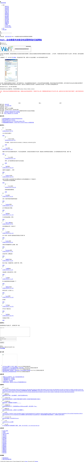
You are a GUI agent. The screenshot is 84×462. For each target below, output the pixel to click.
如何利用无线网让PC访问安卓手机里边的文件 (12, 118)
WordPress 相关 (8, 27)
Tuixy (7, 148)
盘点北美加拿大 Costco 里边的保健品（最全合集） (13, 367)
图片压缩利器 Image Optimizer (8, 119)
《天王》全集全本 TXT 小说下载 (10, 113)
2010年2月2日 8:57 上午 (7, 149)
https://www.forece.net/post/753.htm (12, 110)
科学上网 (4, 29)
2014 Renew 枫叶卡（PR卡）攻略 (9, 366)
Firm (7, 195)
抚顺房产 (8, 259)
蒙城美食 (7, 14)
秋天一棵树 (8, 222)
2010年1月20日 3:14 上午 (7, 205)
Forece (26, 461)
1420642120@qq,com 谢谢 (7, 421)
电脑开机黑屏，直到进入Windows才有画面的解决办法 (14, 382)
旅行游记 (7, 20)
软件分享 (7, 10)
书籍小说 (7, 11)
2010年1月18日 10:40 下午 (8, 315)
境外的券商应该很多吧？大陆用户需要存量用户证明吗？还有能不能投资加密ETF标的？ (21, 399)
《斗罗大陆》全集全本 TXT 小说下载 (11, 112)
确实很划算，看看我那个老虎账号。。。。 (11, 402)
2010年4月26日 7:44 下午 (7, 131)
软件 (10, 105)
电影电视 (7, 21)
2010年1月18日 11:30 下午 (8, 306)
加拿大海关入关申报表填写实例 (9, 371)
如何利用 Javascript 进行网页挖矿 (9, 369)
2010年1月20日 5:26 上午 (7, 196)
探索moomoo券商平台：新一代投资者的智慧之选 (13, 376)
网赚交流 (7, 23)
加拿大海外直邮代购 (6, 459)
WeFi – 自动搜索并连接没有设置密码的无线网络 (21, 40)
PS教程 (6, 24)
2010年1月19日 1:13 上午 (7, 279)
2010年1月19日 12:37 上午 (8, 288)
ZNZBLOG (8, 175)
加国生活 (7, 12)
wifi (5, 105)
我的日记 (7, 6)
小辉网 (7, 268)
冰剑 (7, 314)
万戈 (7, 277)
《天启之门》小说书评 (8, 380)
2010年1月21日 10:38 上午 (8, 167)
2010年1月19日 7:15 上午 (7, 260)
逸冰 (7, 166)
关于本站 (7, 15)
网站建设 (7, 16)
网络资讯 (7, 18)
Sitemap (36, 461)
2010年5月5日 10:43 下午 (10, 140)
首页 (6, 36)
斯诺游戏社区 (5, 457)
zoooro (7, 296)
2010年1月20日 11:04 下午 (8, 176)
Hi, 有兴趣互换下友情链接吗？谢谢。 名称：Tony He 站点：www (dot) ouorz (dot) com (20, 425)
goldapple (8, 204)
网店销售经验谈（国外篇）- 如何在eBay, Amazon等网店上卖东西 (16, 370)
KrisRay (7, 241)
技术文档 (7, 7)
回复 (3, 135)
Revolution (8, 250)
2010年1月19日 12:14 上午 (8, 297)
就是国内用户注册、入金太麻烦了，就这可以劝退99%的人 (15, 395)
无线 (8, 105)
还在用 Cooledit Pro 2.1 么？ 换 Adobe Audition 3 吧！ (13, 121)
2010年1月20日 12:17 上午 (8, 214)
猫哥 (7, 213)
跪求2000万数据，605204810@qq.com (10, 418)
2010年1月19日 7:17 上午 (7, 251)
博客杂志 (8, 286)
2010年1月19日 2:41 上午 (7, 269)
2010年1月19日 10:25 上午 (8, 233)
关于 (3, 28)
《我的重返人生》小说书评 (9, 379)
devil (7, 231)
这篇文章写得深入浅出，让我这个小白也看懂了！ (13, 409)
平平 (7, 305)
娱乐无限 (7, 19)
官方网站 (14, 57)
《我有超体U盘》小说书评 (9, 378)
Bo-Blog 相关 (8, 25)
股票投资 (7, 8)
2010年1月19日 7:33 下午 (7, 224)
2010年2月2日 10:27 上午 (10, 158)
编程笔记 (4, 445)
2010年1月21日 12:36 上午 (10, 187)
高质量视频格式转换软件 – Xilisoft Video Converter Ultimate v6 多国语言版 (18, 122)
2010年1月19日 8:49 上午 (7, 242)
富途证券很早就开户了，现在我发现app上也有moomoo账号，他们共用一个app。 (19, 406)
